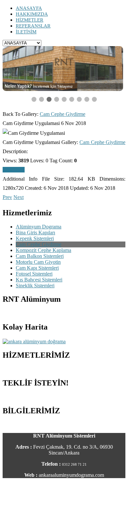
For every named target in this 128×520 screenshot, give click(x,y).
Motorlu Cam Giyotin (38, 262)
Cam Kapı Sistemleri (37, 268)
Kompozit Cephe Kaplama (43, 250)
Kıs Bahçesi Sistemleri (39, 279)
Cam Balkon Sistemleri (40, 256)
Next (18, 197)
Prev (7, 197)
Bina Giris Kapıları (35, 232)
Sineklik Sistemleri (35, 285)
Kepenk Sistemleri (35, 238)
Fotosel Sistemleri (34, 274)
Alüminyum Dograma (38, 226)
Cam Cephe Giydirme (62, 114)
